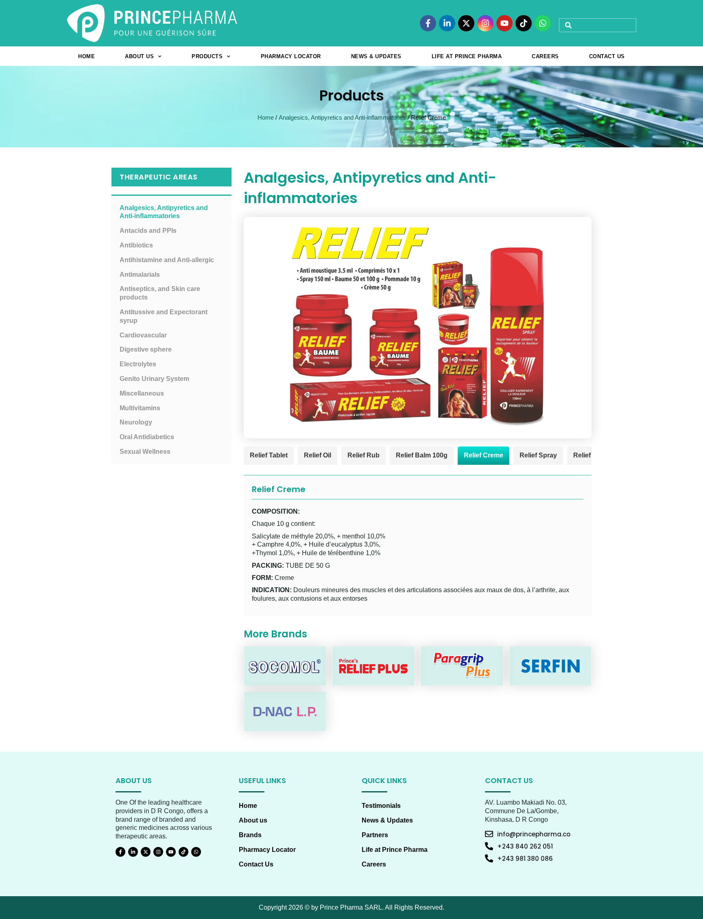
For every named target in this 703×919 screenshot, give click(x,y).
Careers (545, 56)
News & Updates (376, 56)
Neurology (136, 422)
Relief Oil (317, 455)
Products (207, 56)
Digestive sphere (146, 349)
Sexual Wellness (145, 451)
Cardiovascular (143, 335)
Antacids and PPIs (148, 230)
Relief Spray (538, 455)
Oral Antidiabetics (147, 436)
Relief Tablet (269, 455)
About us (139, 56)
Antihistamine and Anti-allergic (167, 259)
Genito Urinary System (154, 378)
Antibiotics (136, 245)
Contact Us (607, 56)
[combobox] (597, 25)
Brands (250, 834)
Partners (375, 834)
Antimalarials (140, 274)
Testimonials (381, 805)
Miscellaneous (142, 393)
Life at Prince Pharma (467, 56)
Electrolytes (138, 364)
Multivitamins (140, 408)
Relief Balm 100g (422, 455)
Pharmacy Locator (291, 56)
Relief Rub (363, 455)
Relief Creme (483, 455)
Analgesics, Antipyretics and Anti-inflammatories (342, 117)
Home (86, 56)
